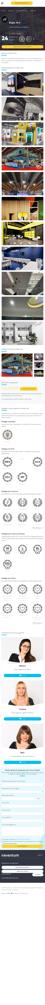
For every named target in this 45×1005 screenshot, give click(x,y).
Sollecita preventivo (21, 3)
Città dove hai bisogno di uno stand (13, 781)
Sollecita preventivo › (22, 867)
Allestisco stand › (22, 871)
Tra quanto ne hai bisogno (10, 788)
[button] (17, 365)
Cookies (38, 874)
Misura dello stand (8, 795)
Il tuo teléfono (6, 817)
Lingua (39, 855)
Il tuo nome (5, 802)
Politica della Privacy (23, 839)
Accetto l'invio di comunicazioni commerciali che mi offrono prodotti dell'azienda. (23, 842)
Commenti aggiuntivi (9, 824)
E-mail (23, 675)
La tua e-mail (6, 810)
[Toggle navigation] (42, 3)
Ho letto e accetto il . (16, 839)
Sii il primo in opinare (15, 33)
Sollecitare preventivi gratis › (22, 46)
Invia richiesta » (22, 846)
